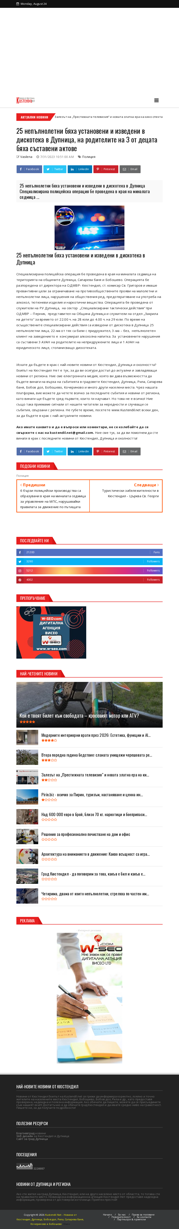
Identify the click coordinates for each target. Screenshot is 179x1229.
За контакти (72, 19)
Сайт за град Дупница (32, 1139)
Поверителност (121, 1217)
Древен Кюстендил (65, 11)
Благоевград (25, 1133)
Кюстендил (157, 117)
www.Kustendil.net (126, 410)
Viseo (66, 1224)
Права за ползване (143, 1214)
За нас (122, 1214)
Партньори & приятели (131, 1219)
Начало (107, 1214)
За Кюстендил (34, 11)
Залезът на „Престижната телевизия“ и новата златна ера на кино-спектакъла (83, 117)
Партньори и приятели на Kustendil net (115, 11)
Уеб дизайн (24, 1136)
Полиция (88, 157)
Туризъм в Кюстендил (39, 19)
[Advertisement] (89, 60)
